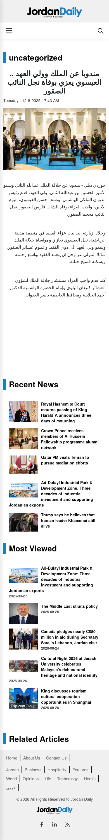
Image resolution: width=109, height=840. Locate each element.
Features (80, 769)
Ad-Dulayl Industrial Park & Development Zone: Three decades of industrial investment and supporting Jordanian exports (51, 494)
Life (48, 778)
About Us (31, 758)
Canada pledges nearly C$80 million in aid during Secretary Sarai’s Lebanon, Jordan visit (69, 637)
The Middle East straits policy (69, 606)
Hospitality (57, 769)
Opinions (31, 778)
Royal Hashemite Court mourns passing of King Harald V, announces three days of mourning (66, 412)
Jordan (12, 769)
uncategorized (35, 57)
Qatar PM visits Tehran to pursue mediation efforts (65, 460)
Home (11, 758)
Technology (67, 778)
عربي (11, 787)
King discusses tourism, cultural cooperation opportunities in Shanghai (66, 696)
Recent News (33, 384)
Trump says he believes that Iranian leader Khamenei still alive (68, 520)
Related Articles (39, 739)
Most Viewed (33, 548)
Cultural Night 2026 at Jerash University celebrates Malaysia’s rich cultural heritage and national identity (69, 666)
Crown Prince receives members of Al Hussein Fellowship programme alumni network (70, 439)
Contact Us (56, 758)
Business (33, 769)
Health (90, 778)
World (11, 778)
